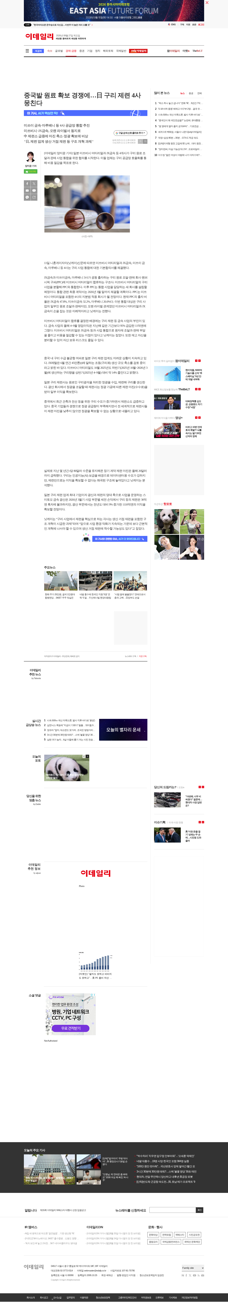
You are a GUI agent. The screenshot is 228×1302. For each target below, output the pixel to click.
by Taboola (36, 678)
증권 (81, 50)
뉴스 (182, 93)
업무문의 (71, 1297)
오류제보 (159, 1297)
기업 (89, 50)
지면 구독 (143, 656)
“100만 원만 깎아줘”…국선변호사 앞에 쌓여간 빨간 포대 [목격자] (170, 1166)
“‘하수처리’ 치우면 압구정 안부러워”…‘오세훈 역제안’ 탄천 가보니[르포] (174, 1156)
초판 (194, 24)
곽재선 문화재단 (192, 1241)
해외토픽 (108, 50)
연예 (199, 93)
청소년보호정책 (103, 1297)
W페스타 (180, 1234)
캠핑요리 (153, 1241)
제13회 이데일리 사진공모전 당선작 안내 (59, 1210)
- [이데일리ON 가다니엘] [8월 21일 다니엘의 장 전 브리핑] (113, 1243)
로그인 (201, 24)
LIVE (28, 24)
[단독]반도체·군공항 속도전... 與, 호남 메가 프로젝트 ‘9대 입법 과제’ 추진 (174, 1181)
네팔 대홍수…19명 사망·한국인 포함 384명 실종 (161, 1161)
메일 (27, 190)
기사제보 (173, 1297)
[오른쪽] (87, 756)
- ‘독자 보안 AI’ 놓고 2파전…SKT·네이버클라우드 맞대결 (50, 1243)
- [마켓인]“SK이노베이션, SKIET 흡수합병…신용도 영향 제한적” (52, 1238)
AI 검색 (38, 51)
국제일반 (121, 50)
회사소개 (31, 1297)
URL (34, 197)
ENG (173, 24)
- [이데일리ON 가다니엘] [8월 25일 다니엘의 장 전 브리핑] (113, 1233)
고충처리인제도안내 (127, 1297)
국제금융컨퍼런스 (171, 1241)
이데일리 (56, 36)
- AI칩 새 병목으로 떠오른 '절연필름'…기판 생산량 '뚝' (49, 1233)
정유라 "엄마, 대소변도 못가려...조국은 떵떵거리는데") (71, 730)
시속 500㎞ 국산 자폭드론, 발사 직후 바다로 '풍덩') (69, 720)
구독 (182, 24)
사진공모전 (194, 1234)
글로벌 (59, 50)
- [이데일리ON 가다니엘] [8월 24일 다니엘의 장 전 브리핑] (113, 1238)
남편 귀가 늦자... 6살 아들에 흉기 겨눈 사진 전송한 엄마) (72, 739)
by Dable (37, 804)
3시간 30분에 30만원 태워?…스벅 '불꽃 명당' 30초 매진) (72, 734)
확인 (200, 1210)
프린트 (34, 190)
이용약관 (84, 1297)
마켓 (186, 50)
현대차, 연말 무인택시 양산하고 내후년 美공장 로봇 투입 (166, 1176)
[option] (87, 25)
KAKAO (27, 197)
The (197, 50)
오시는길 (57, 1297)
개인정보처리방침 (189, 1297)
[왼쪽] (84, 756)
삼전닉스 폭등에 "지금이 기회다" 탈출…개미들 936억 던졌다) (74, 725)
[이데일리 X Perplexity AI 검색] (85, 113)
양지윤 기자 (30, 166)
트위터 (34, 183)
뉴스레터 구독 (130, 656)
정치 (97, 50)
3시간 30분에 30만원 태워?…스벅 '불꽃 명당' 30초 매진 (165, 1171)
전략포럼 (166, 1234)
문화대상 (153, 1234)
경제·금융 (71, 50)
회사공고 (44, 1297)
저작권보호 (146, 1297)
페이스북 (27, 183)
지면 (188, 24)
